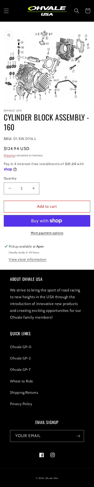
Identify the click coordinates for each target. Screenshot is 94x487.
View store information (27, 259)
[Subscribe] (78, 436)
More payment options (47, 233)
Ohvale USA (51, 478)
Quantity (10, 178)
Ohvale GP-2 (20, 358)
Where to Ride (21, 381)
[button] (6, 10)
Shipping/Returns (24, 392)
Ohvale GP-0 (21, 347)
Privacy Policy (21, 404)
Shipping (9, 155)
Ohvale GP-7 (20, 369)
